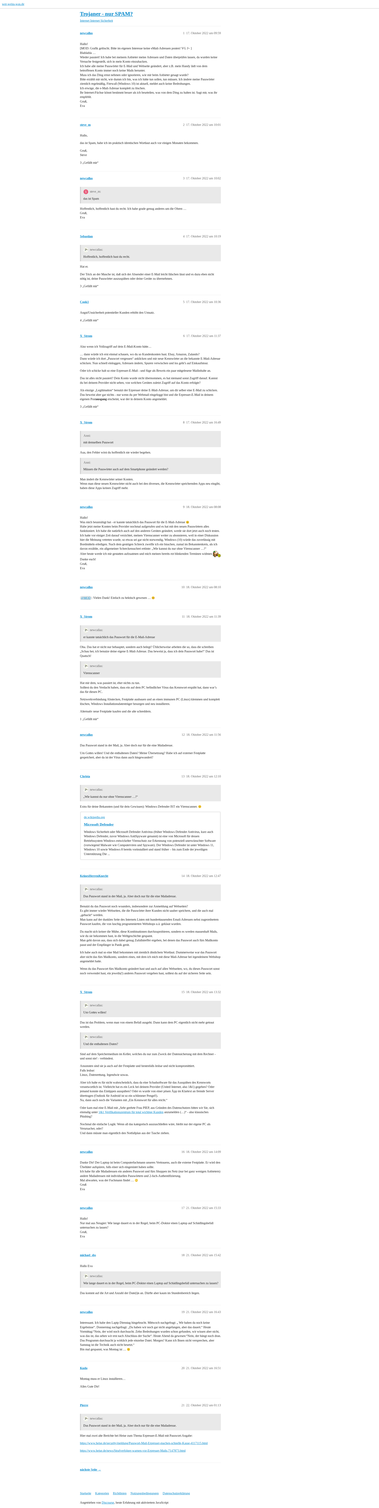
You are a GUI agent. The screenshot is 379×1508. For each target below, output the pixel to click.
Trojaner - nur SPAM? (106, 14)
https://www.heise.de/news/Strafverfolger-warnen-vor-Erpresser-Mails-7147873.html (133, 1450)
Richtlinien (120, 1493)
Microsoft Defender (99, 824)
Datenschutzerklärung (176, 1493)
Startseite (85, 1493)
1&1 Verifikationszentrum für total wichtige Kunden (131, 1112)
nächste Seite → (90, 1469)
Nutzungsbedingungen (144, 1493)
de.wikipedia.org (94, 817)
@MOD (86, 597)
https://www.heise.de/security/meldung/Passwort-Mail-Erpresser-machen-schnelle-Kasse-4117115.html (144, 1443)
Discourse (108, 1502)
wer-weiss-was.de (13, 4)
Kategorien (102, 1493)
